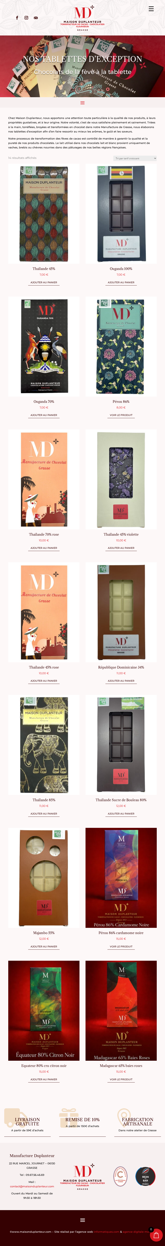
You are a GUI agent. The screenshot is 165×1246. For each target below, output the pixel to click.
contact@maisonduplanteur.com (32, 1186)
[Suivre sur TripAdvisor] (35, 17)
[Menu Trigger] (151, 8)
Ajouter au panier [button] (44, 282)
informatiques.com (106, 1231)
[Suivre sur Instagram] (26, 17)
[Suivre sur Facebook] (17, 17)
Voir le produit (121, 415)
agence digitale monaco (139, 1231)
